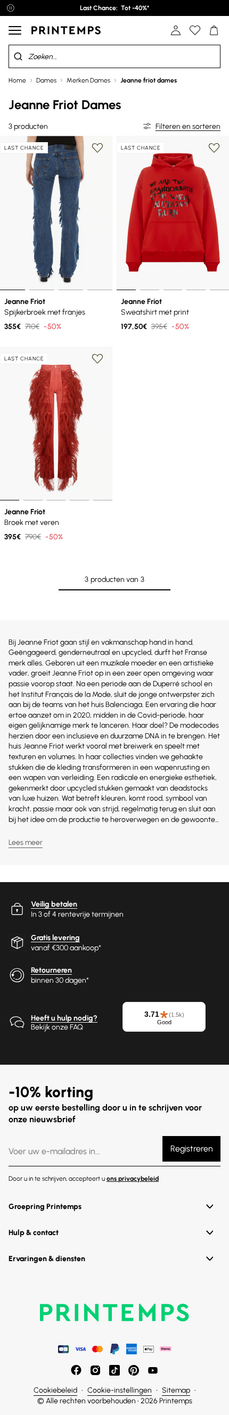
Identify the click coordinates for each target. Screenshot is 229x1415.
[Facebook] (76, 1370)
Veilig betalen (54, 904)
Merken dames (88, 80)
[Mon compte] (175, 30)
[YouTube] (152, 1370)
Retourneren (51, 970)
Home (17, 80)
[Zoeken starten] (18, 56)
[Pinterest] (133, 1370)
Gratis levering (55, 937)
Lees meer (26, 842)
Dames (46, 80)
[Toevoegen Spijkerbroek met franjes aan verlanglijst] (97, 148)
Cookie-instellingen (119, 1390)
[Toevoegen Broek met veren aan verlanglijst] (97, 359)
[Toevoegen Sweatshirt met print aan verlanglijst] (214, 148)
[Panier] (214, 30)
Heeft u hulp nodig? (64, 1018)
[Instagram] (95, 1370)
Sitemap (176, 1390)
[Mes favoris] (195, 30)
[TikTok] (114, 1370)
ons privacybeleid (133, 1178)
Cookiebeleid (55, 1390)
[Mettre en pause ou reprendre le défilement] (10, 8)
